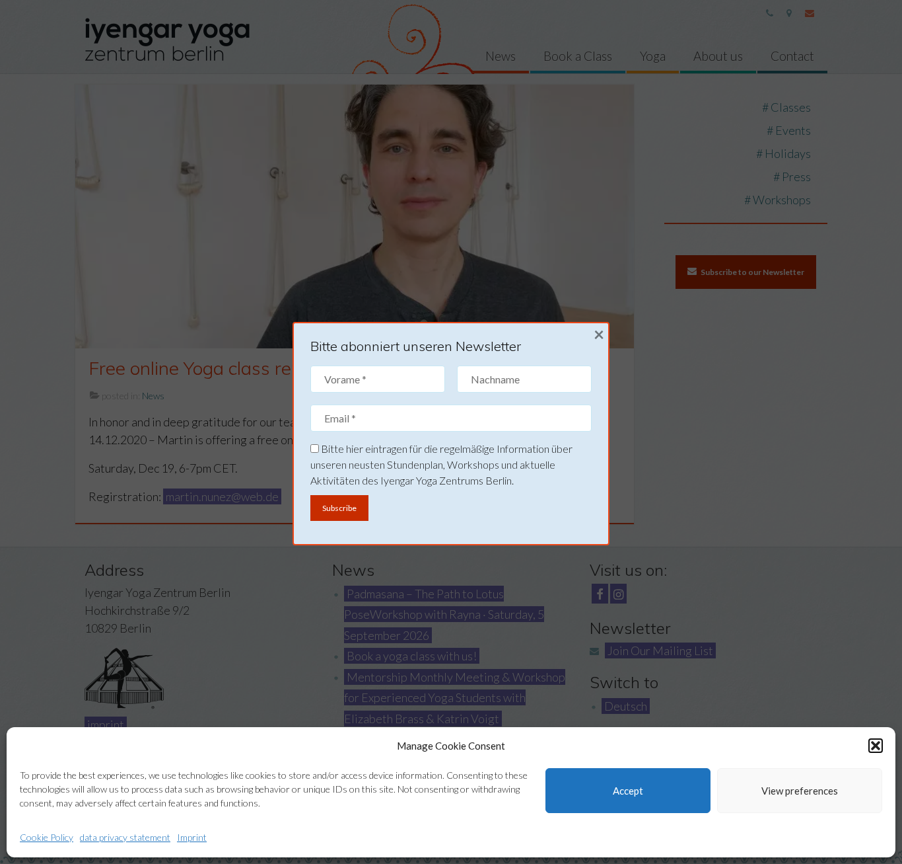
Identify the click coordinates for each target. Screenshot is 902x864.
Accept (628, 791)
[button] (875, 745)
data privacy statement (125, 837)
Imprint (192, 837)
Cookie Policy (46, 837)
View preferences (799, 791)
